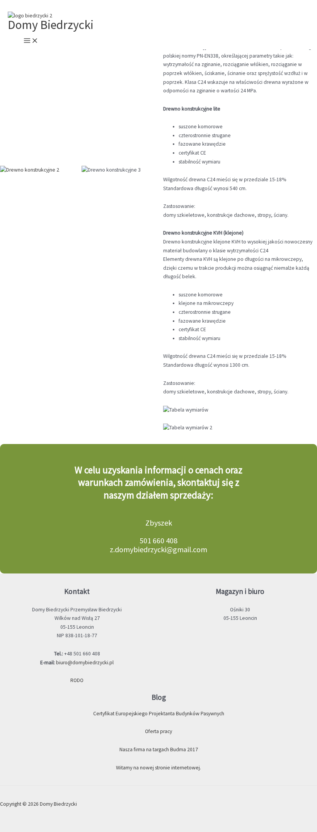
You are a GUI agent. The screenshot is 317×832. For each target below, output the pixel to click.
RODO (77, 680)
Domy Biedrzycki (51, 24)
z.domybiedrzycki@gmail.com (158, 549)
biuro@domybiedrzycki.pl (85, 662)
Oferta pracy (158, 731)
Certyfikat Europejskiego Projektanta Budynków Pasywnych (158, 713)
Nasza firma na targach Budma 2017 (158, 749)
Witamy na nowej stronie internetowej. (158, 767)
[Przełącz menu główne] (31, 41)
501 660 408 (158, 540)
